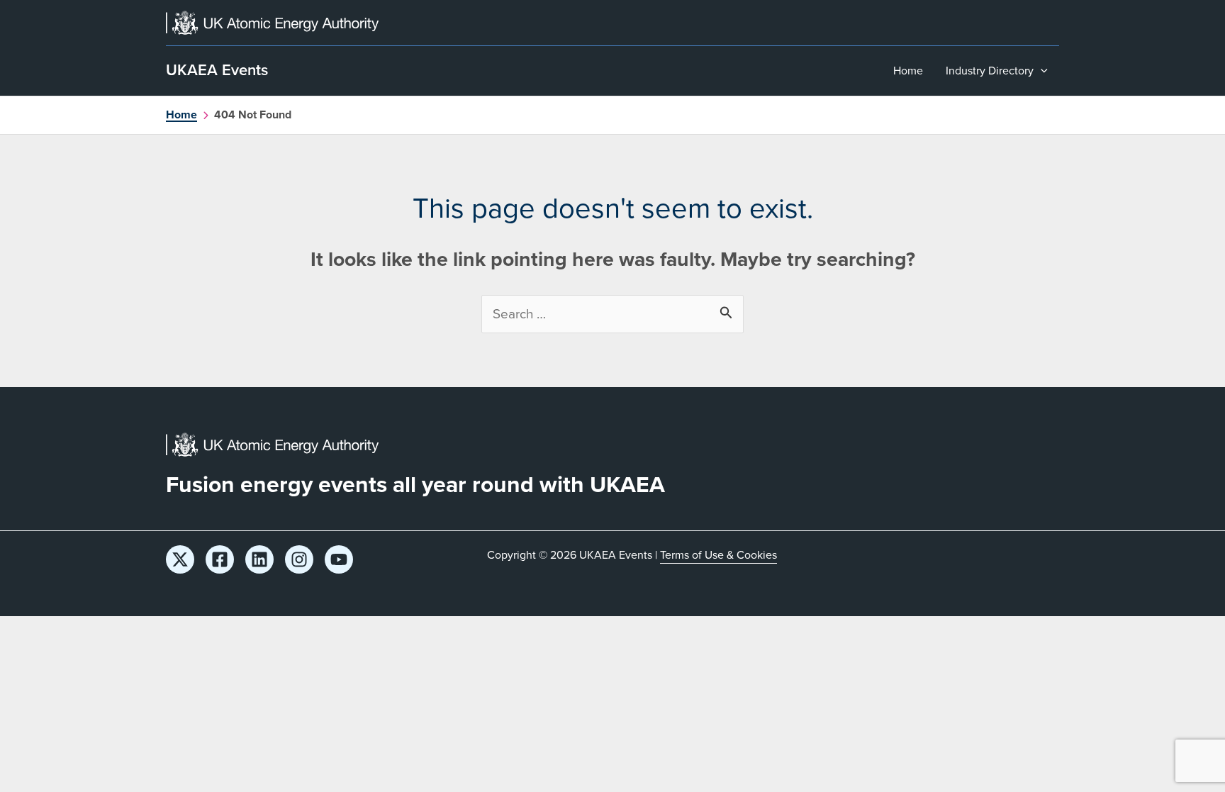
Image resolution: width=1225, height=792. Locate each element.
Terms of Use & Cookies (718, 555)
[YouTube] (339, 559)
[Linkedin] (259, 559)
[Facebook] (220, 559)
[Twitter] (180, 559)
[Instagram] (299, 559)
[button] (1041, 71)
